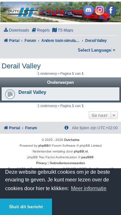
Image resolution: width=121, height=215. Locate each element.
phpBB (43, 145)
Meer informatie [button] (88, 188)
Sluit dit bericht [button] (26, 206)
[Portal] (60, 12)
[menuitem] (16, 30)
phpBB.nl (81, 151)
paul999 (87, 157)
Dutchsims (71, 140)
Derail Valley (21, 66)
